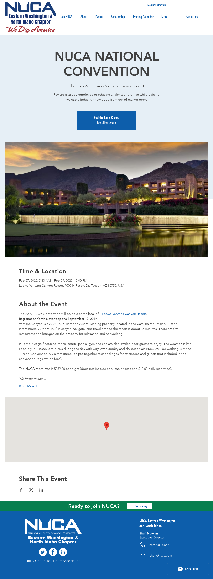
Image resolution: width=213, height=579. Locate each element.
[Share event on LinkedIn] (41, 490)
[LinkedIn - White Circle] (63, 552)
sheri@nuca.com (161, 555)
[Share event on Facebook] (21, 490)
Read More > (28, 386)
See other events (106, 123)
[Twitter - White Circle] (43, 552)
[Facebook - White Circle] (53, 552)
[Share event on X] (31, 490)
